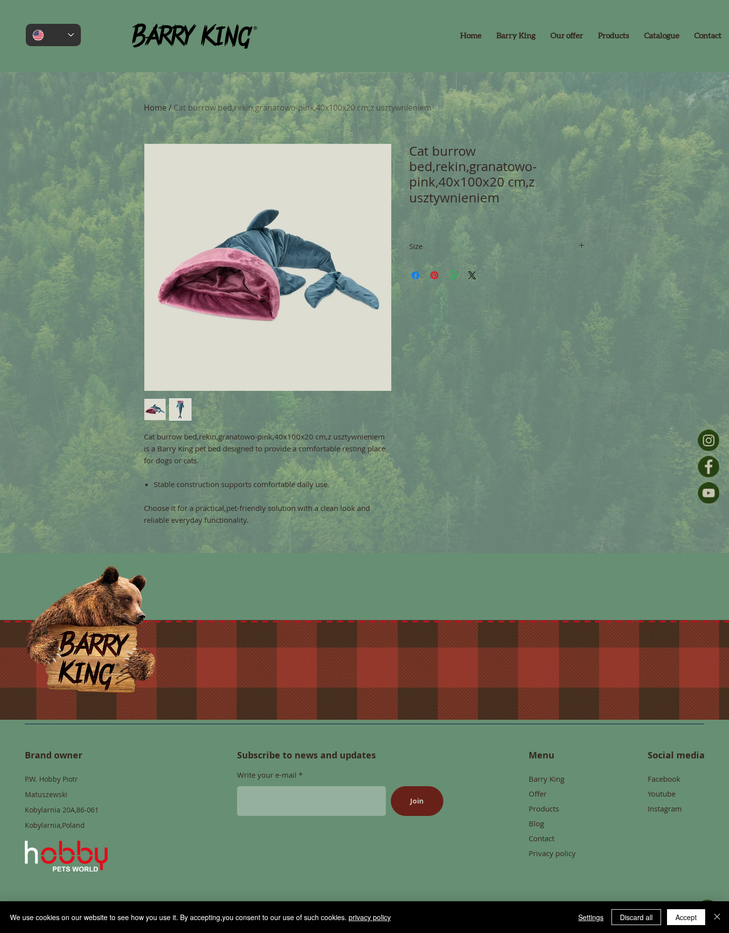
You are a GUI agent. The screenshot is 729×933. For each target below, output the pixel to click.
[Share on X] (472, 275)
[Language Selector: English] (53, 35)
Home (155, 107)
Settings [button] (591, 917)
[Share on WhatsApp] (453, 275)
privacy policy (370, 917)
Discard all (636, 917)
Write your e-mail (268, 775)
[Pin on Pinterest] (434, 275)
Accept (686, 917)
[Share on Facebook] (416, 275)
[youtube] (708, 492)
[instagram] (708, 440)
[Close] (717, 917)
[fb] (708, 466)
